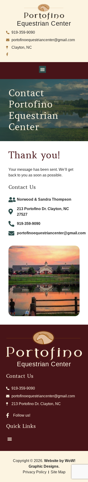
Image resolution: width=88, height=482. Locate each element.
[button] (42, 69)
